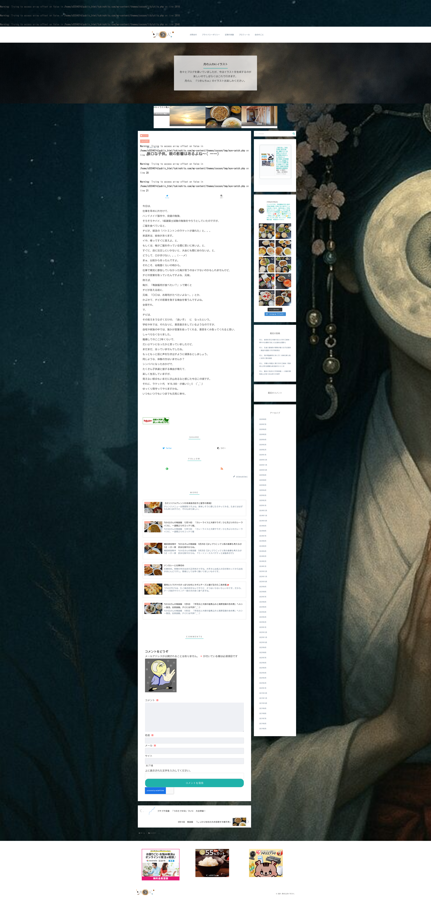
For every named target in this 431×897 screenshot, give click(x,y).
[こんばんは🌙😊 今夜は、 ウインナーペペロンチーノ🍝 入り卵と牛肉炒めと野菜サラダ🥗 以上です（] (266, 264)
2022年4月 (262, 673)
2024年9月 (262, 526)
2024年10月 (263, 520)
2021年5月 (262, 728)
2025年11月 (263, 465)
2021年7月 (262, 718)
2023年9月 (262, 586)
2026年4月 (262, 439)
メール (150, 745)
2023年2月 (262, 622)
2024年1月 (262, 566)
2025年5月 (262, 485)
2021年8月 (262, 713)
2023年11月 (263, 576)
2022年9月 (262, 647)
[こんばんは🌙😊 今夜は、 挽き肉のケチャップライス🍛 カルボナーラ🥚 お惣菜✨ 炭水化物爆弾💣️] (283, 248)
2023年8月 (262, 592)
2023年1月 (262, 627)
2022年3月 (262, 678)
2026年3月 (262, 444)
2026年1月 (262, 454)
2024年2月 (262, 561)
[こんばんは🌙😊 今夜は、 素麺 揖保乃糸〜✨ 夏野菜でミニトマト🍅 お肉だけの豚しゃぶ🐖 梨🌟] (266, 298)
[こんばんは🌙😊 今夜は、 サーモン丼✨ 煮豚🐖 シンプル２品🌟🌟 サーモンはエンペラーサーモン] (283, 281)
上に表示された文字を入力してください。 (168, 770)
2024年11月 (263, 515)
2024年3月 (262, 556)
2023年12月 (263, 571)
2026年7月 (262, 424)
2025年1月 (262, 505)
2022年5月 (262, 667)
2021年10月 (263, 703)
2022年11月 (263, 637)
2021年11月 (263, 698)
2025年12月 (263, 460)
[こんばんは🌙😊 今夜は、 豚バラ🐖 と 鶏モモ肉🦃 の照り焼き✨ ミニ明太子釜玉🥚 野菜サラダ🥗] (283, 264)
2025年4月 (262, 490)
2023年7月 (262, 597)
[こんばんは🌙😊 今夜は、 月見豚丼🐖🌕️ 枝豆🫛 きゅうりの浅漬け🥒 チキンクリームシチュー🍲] (283, 231)
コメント (152, 700)
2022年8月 (262, 652)
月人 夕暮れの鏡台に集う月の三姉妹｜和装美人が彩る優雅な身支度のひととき (275, 365)
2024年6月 (262, 541)
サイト (148, 756)
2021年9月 (262, 708)
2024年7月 (262, 536)
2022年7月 (262, 657)
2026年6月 (262, 429)
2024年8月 (262, 531)
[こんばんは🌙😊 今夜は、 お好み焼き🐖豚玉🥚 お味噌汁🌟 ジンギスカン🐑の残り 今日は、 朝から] (283, 298)
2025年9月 (262, 475)
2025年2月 (262, 500)
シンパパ (145, 135)
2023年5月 (262, 607)
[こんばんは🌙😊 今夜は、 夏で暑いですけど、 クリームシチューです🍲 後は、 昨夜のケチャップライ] (266, 248)
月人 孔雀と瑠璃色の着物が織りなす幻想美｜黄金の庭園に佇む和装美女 (275, 349)
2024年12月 (263, 510)
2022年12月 (263, 632)
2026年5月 (262, 434)
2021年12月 (263, 693)
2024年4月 (262, 551)
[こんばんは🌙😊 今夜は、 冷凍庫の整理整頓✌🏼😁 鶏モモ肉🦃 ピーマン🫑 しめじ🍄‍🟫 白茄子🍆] (266, 231)
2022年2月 (262, 683)
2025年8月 (262, 480)
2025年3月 (262, 495)
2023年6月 (262, 602)
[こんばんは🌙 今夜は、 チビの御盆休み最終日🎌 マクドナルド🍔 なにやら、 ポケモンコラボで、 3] (266, 281)
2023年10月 (263, 581)
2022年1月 (262, 688)
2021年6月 (262, 723)
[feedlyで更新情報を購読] (167, 468)
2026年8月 (262, 419)
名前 (149, 735)
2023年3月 (262, 617)
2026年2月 (262, 449)
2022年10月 (263, 642)
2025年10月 (263, 470)
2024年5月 (262, 546)
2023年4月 (262, 612)
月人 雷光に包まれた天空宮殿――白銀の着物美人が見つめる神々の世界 (275, 372)
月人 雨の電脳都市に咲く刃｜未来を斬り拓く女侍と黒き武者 (275, 357)
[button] (294, 133)
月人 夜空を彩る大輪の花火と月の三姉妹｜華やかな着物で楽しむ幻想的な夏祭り (275, 341)
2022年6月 (262, 662)
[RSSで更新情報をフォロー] (222, 468)
